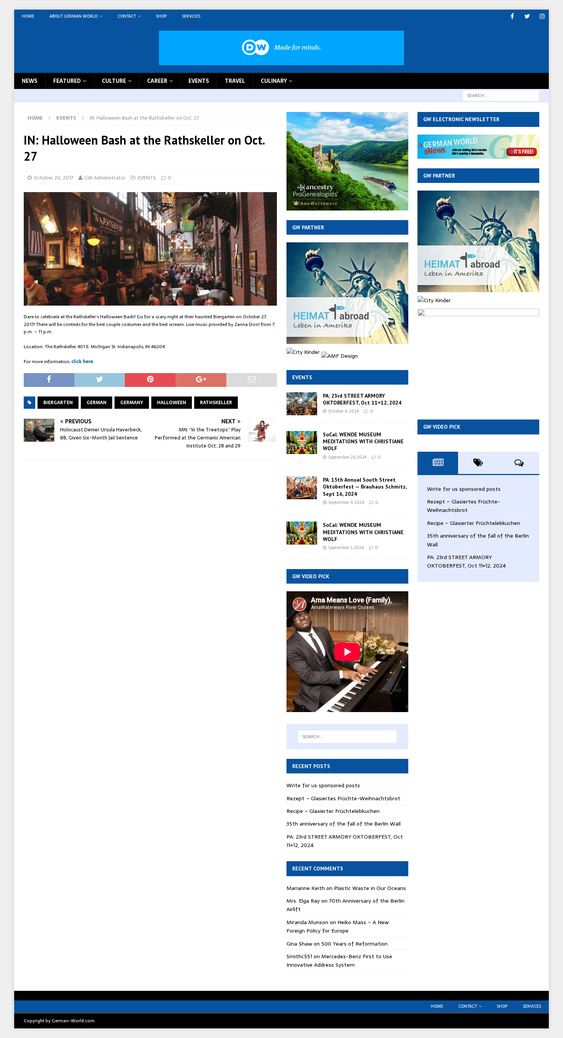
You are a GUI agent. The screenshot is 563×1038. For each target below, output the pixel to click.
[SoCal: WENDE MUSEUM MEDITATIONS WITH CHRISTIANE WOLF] (301, 442)
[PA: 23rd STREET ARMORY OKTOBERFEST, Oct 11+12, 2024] (301, 403)
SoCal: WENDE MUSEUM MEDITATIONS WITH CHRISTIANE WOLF (363, 441)
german (96, 402)
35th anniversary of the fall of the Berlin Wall (343, 823)
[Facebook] (512, 16)
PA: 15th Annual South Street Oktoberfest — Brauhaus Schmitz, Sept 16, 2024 (364, 486)
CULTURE (114, 81)
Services (191, 16)
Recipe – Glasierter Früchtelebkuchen (333, 811)
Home (28, 16)
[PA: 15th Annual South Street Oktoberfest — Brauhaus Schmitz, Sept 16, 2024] (301, 487)
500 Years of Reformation (354, 943)
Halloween (171, 402)
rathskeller (216, 402)
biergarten (58, 402)
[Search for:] (501, 95)
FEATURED (67, 81)
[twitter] (527, 16)
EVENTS (198, 81)
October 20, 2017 (54, 178)
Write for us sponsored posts (323, 785)
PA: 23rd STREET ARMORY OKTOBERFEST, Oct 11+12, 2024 (362, 399)
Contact (127, 16)
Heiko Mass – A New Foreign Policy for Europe (337, 926)
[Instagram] (542, 16)
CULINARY (274, 81)
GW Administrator (105, 178)
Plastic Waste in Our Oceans (370, 888)
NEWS (30, 81)
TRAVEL (235, 81)
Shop (161, 16)
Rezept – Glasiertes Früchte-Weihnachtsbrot (343, 798)
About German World (73, 16)
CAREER (157, 81)
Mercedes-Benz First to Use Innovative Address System (339, 960)
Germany (131, 402)
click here (82, 361)
